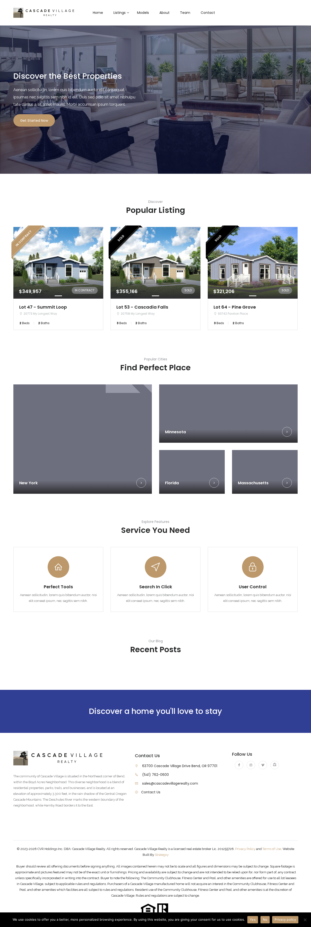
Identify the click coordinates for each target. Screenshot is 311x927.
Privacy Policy (245, 849)
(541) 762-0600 (155, 774)
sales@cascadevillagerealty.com (170, 783)
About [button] (164, 12)
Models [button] (143, 12)
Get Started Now (34, 120)
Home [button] (98, 12)
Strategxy (162, 855)
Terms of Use (271, 849)
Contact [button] (208, 12)
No (265, 919)
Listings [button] (119, 12)
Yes (253, 919)
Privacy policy (285, 919)
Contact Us (150, 792)
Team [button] (185, 12)
